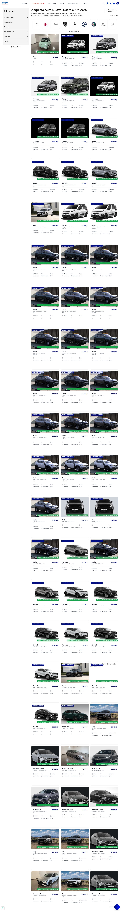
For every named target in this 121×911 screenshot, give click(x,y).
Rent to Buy (52, 3)
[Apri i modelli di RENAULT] (75, 24)
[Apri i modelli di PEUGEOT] (65, 24)
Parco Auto (24, 3)
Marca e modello (9, 17)
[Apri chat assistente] (117, 907)
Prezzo (6, 41)
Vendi (62, 3)
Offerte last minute (38, 3)
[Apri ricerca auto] (103, 3)
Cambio (6, 27)
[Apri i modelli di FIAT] (46, 24)
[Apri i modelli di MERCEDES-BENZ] (103, 24)
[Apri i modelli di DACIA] (37, 24)
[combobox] (111, 10)
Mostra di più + (75, 31)
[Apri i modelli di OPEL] (113, 24)
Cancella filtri (17, 47)
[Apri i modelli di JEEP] (56, 24)
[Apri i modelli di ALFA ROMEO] (94, 24)
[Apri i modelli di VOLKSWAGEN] (84, 24)
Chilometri (7, 36)
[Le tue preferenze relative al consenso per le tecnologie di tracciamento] (2, 908)
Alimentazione (8, 22)
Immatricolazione (9, 31)
